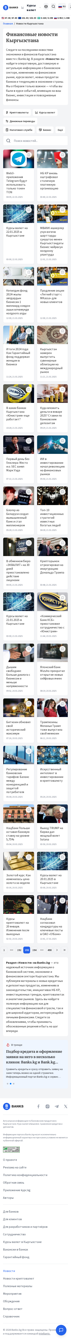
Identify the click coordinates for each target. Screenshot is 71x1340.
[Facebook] (38, 1106)
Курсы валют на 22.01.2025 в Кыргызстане (17, 231)
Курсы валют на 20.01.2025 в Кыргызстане (51, 879)
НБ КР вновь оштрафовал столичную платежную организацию (49, 180)
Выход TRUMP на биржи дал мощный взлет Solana (51, 833)
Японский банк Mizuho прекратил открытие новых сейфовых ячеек (52, 672)
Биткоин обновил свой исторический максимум (18, 727)
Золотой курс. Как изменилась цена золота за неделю (18, 879)
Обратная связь (13, 1182)
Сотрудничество (14, 1234)
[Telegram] (56, 1106)
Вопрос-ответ (13, 1309)
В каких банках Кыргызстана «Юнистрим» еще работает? (18, 413)
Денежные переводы (22, 121)
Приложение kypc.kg (16, 1190)
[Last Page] (64, 950)
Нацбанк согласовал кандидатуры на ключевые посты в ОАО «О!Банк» (51, 926)
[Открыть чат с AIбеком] (61, 1330)
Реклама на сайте (15, 1167)
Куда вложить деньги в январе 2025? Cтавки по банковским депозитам (51, 415)
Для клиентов (12, 1219)
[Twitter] (65, 1106)
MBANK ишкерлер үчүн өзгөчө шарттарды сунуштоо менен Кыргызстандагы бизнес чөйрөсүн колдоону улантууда (52, 241)
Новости (9, 1271)
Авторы (8, 1198)
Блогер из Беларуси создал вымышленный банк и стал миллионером (17, 517)
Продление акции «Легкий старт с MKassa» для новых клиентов (52, 296)
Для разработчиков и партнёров (25, 1227)
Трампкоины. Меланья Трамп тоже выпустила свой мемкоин (51, 727)
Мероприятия (12, 1293)
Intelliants (44, 1333)
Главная (8, 23)
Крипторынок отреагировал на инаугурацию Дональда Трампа (52, 566)
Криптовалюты (19, 112)
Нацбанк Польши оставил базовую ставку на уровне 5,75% (18, 833)
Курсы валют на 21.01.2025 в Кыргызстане (17, 619)
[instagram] (47, 1106)
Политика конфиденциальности (25, 1175)
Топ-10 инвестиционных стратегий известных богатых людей (52, 517)
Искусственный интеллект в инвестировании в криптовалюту (51, 774)
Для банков (11, 1211)
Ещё (60, 130)
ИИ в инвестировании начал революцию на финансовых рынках (52, 466)
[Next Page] (57, 950)
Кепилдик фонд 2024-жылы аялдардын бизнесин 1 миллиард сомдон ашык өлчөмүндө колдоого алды (18, 302)
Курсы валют (31, 7)
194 (34, 950)
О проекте (10, 1160)
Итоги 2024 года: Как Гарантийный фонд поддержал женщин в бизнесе (18, 356)
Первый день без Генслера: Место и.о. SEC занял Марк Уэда (17, 464)
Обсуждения (11, 1301)
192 (19, 950)
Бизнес (47, 130)
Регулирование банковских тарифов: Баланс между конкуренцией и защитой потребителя (17, 780)
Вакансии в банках (15, 1249)
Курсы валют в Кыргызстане (22, 1242)
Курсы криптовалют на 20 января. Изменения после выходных (17, 926)
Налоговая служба (21, 130)
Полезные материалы (17, 1286)
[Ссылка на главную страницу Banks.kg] (10, 7)
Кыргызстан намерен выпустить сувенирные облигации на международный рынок (51, 360)
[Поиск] (53, 6)
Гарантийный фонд (16, 1257)
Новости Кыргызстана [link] (30, 23)
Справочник (11, 1316)
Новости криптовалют (18, 1278)
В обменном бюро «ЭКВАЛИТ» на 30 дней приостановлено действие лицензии (18, 570)
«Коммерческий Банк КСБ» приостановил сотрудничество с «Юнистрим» (52, 623)
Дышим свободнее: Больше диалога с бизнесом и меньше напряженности (18, 676)
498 (49, 950)
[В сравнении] (46, 6)
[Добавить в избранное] (29, 155)
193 (27, 950)
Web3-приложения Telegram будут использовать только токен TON (16, 182)
